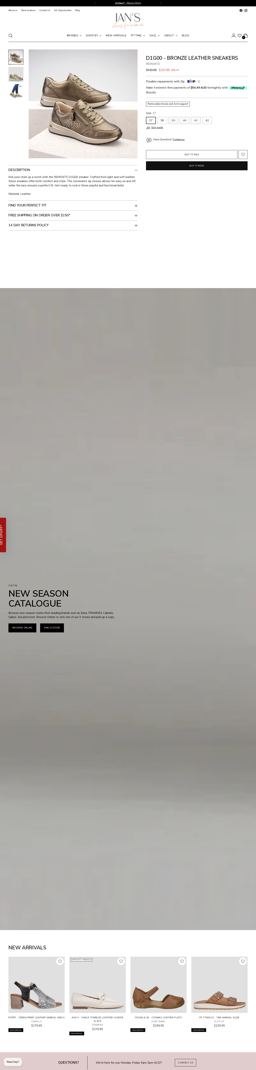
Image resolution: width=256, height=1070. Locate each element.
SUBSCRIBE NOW (167, 547)
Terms (152, 564)
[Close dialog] (203, 483)
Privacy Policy (142, 564)
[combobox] (143, 535)
